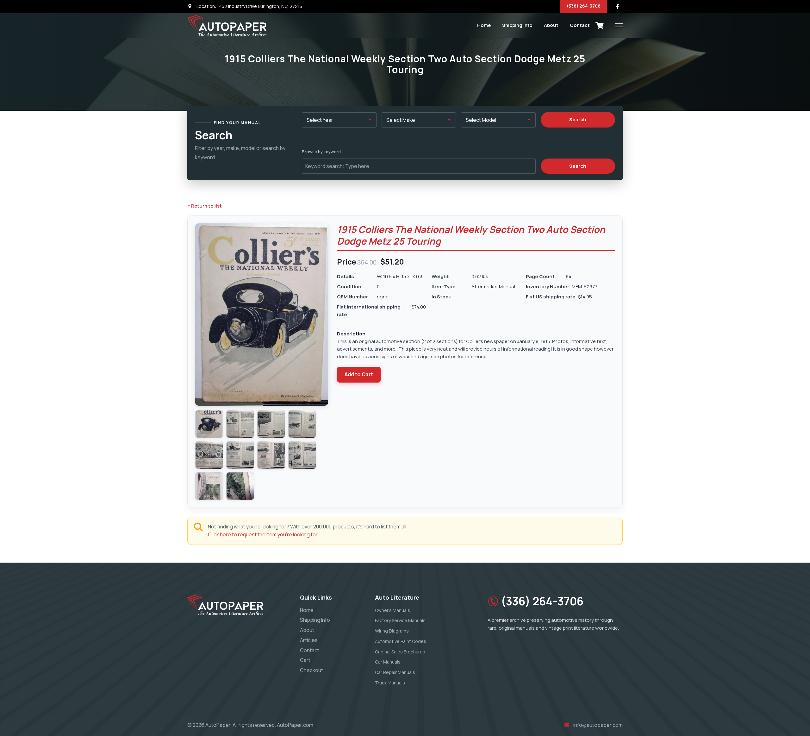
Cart (305, 660)
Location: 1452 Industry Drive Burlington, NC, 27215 (249, 6)
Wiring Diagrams (392, 631)
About (551, 25)
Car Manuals (388, 662)
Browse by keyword (321, 151)
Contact (580, 25)
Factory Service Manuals (400, 620)
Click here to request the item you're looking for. (263, 534)
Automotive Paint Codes (400, 641)
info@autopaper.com (598, 724)
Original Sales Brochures (400, 652)
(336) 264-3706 (584, 6)
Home (484, 25)
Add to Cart (359, 374)
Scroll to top (14, 369)
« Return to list (204, 206)
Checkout (311, 670)
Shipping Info (517, 25)
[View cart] (599, 25)
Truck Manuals (390, 683)
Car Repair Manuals (395, 672)
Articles (309, 640)
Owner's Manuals (392, 610)
